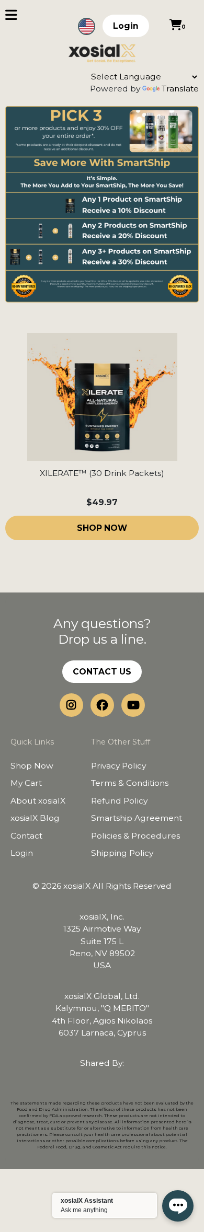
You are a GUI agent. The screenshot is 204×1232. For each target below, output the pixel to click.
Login (126, 26)
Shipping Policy (122, 853)
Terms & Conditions (129, 783)
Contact (26, 836)
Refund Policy (119, 801)
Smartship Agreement (136, 818)
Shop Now (31, 766)
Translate (180, 89)
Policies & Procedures (135, 836)
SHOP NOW (102, 528)
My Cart (26, 783)
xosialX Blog (35, 818)
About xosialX (37, 801)
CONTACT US (102, 672)
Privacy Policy (118, 766)
